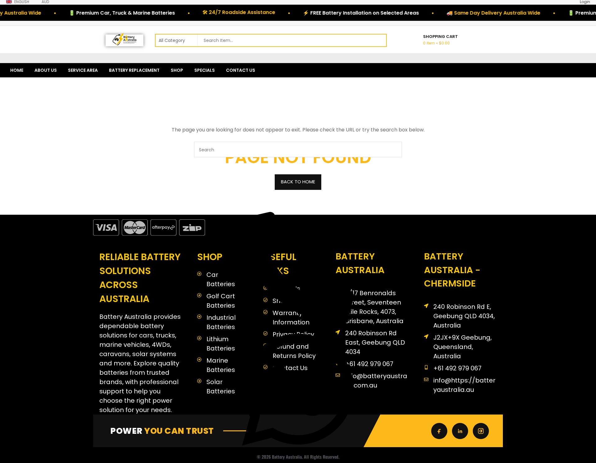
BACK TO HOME (298, 181)
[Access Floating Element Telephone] (298, 322)
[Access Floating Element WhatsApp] (298, 452)
